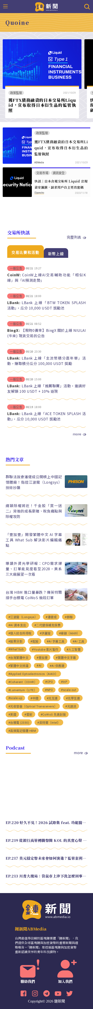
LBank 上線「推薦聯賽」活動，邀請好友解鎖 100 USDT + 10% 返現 (46, 388)
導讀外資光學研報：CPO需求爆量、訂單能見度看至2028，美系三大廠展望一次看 (34, 569)
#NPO (49, 690)
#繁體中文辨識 (18, 665)
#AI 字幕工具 (56, 641)
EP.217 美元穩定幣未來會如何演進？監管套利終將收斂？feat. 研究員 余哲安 (47, 858)
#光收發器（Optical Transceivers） (32, 706)
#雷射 (28, 714)
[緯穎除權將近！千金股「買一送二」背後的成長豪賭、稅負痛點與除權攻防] (76, 515)
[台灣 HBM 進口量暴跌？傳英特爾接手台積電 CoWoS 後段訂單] (76, 599)
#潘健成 (51, 617)
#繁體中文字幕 (66, 657)
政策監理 (16, 93)
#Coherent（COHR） (22, 682)
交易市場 (42, 173)
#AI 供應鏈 (57, 665)
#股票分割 (15, 641)
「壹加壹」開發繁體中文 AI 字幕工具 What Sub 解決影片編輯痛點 (34, 540)
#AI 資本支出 (17, 625)
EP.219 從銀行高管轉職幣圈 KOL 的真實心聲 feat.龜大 (47, 840)
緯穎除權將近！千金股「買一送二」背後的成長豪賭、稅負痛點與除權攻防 (34, 511)
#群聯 (69, 617)
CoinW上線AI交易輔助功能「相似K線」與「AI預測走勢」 (46, 277)
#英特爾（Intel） (48, 722)
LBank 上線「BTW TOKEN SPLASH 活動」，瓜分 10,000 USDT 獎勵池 (46, 305)
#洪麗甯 (45, 633)
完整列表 (74, 237)
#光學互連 (73, 698)
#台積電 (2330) (18, 722)
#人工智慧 (74, 649)
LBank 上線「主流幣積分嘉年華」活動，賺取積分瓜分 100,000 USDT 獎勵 (46, 360)
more (77, 434)
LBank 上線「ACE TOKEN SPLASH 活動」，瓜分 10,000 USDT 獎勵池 (46, 416)
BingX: (13, 330)
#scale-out (68, 690)
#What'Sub (16, 649)
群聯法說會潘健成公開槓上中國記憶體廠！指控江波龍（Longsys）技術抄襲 (34, 482)
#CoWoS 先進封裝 (53, 714)
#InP (64, 681)
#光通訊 (70, 706)
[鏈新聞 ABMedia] (46, 6)
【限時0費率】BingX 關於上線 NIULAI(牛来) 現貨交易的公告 (46, 333)
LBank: (13, 302)
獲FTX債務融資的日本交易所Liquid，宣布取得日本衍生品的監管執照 (42, 105)
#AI (39, 665)
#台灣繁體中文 (18, 657)
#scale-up (15, 698)
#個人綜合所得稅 (20, 633)
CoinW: (14, 274)
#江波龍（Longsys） (23, 617)
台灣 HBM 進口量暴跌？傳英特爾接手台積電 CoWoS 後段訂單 (34, 594)
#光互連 (52, 698)
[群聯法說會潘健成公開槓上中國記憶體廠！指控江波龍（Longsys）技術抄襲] (76, 487)
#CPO (49, 681)
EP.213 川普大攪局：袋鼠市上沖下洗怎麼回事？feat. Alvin (47, 876)
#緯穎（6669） (69, 633)
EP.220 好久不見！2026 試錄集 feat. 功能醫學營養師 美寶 (47, 822)
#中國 (34, 698)
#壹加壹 (42, 657)
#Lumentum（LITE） (22, 690)
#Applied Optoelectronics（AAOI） (33, 674)
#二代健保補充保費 (47, 625)
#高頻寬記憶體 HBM (22, 730)
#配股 (34, 641)
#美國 (12, 714)
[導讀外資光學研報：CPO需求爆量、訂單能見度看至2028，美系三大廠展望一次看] (76, 573)
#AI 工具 (78, 641)
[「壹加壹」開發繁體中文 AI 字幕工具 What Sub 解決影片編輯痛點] (76, 544)
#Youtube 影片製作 (45, 649)
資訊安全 (59, 173)
